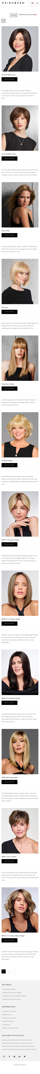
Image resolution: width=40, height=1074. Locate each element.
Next (13, 971)
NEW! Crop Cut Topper (9, 856)
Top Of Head (6, 230)
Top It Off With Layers (8, 75)
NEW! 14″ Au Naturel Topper (11, 698)
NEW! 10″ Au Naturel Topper (11, 619)
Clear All (13, 15)
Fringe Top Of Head (8, 384)
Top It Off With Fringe (8, 154)
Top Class (5, 307)
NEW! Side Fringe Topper (10, 777)
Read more (9, 79)
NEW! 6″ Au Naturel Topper (10, 540)
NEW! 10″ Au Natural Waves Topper (13, 936)
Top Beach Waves (7, 460)
